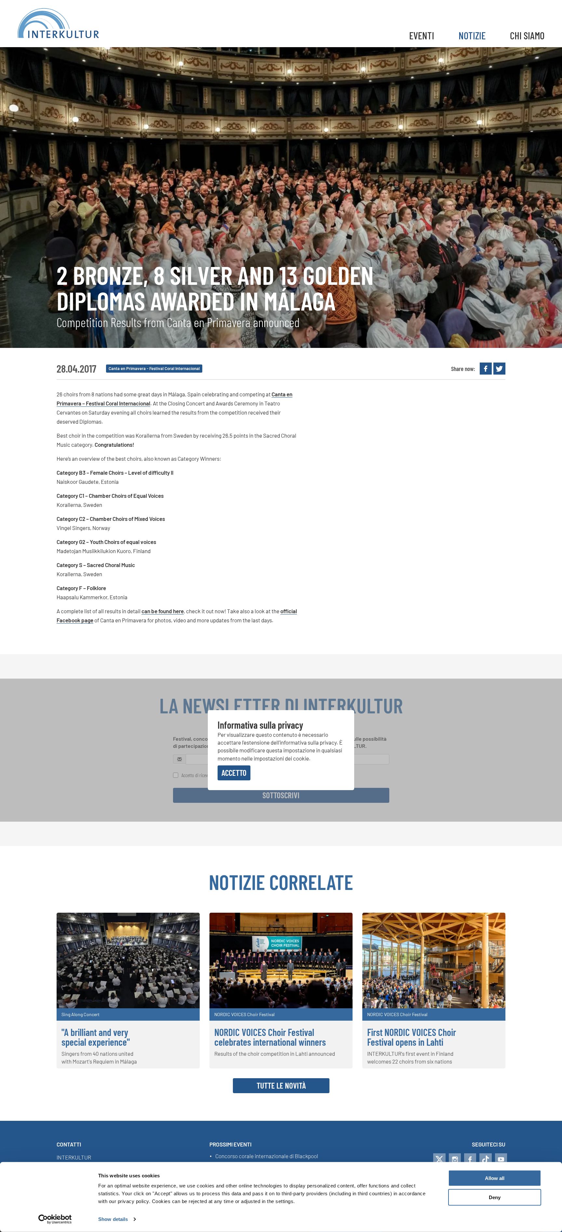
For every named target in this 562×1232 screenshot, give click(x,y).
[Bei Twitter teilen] (499, 369)
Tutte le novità (281, 1085)
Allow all (494, 1178)
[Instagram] (455, 1159)
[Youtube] (501, 1159)
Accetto (234, 772)
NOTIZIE (472, 35)
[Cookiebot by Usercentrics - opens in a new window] (55, 1219)
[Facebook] (470, 1159)
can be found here (162, 611)
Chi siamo (527, 35)
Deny (495, 1197)
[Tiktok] (485, 1159)
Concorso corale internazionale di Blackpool (266, 1156)
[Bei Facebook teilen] (486, 369)
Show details (113, 1219)
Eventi (421, 35)
